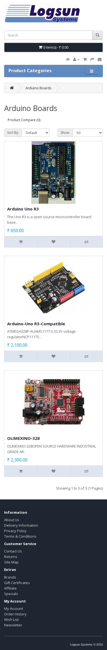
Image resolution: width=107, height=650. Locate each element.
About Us (11, 519)
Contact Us (13, 551)
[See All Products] (68, 59)
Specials (11, 593)
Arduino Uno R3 (23, 209)
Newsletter (13, 625)
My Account (13, 608)
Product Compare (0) (24, 120)
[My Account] (76, 59)
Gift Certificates (17, 582)
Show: (65, 132)
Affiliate (10, 588)
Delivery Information (21, 525)
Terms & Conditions (20, 536)
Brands (10, 577)
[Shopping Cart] (85, 59)
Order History (15, 614)
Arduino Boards (39, 87)
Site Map (11, 562)
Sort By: (13, 132)
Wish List (11, 619)
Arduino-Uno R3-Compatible (36, 323)
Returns (10, 556)
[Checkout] (92, 59)
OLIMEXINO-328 (23, 438)
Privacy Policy (15, 530)
